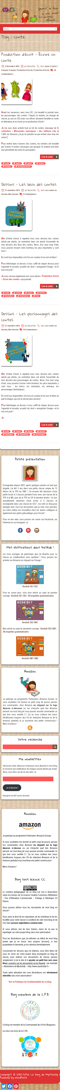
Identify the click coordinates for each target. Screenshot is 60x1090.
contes (18, 293)
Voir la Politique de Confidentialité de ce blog (30, 982)
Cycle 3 (54, 66)
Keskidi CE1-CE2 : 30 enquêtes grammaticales (32, 596)
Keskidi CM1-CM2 (30, 658)
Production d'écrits (25, 70)
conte (7, 163)
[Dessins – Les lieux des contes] (17, 201)
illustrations (24, 296)
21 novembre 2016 (12, 190)
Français (4, 70)
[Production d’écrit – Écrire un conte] (17, 80)
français (8, 166)
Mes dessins (13, 194)
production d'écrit (24, 166)
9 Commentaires (29, 194)
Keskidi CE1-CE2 (30, 586)
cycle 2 (18, 163)
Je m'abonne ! (12, 788)
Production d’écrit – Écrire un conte (28, 57)
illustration (9, 296)
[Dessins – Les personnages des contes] (17, 336)
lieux (37, 296)
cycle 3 (29, 163)
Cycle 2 (48, 66)
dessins (42, 293)
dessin (30, 293)
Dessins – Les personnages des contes (29, 316)
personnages (40, 434)
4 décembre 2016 (12, 66)
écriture (41, 163)
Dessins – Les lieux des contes (28, 184)
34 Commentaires (30, 330)
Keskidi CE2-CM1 (30, 622)
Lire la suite (47, 157)
